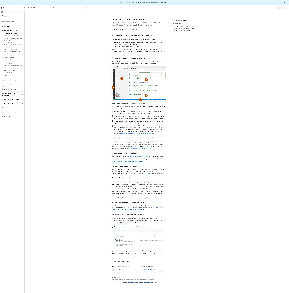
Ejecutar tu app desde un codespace (125, 166)
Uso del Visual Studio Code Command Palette (128, 203)
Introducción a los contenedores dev (140, 148)
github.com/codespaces (121, 224)
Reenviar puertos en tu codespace (153, 173)
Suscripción (284, 7)
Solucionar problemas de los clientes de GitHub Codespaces (136, 133)
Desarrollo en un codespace (16, 12)
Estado (136, 282)
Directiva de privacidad (116, 272)
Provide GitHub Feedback (150, 269)
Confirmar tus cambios (120, 178)
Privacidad (131, 282)
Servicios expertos (148, 282)
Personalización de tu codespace (124, 153)
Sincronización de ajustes (140, 156)
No (120, 270)
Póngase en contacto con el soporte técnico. (155, 271)
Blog (156, 282)
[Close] (285, 2)
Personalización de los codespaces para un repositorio (131, 138)
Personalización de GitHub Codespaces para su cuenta (127, 161)
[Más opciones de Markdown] (187, 20)
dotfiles (129, 156)
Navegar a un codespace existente (127, 214)
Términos (125, 282)
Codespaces (6, 16)
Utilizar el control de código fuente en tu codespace (145, 198)
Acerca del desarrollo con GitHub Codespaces (132, 35)
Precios (141, 282)
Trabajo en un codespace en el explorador (130, 58)
